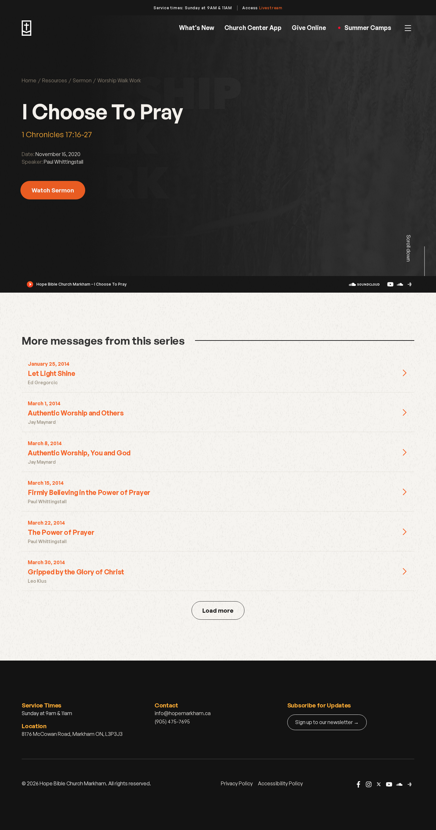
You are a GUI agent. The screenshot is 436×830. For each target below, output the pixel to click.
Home (29, 80)
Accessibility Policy (280, 783)
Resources (54, 80)
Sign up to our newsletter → (327, 722)
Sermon (82, 80)
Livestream (270, 7)
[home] (26, 28)
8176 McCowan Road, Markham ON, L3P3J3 (72, 734)
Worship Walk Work (119, 80)
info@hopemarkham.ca (182, 713)
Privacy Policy (237, 783)
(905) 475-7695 (172, 721)
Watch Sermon (53, 190)
